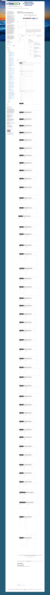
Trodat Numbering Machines (11, 70)
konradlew (38, 589)
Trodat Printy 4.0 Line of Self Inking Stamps (11, 60)
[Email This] (27, 561)
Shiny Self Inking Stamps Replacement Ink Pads (11, 92)
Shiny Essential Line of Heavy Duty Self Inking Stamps (11, 82)
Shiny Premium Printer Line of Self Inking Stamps (11, 76)
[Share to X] (28, 561)
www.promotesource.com (9, 41)
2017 (8, 48)
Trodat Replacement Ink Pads (11, 97)
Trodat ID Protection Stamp (11, 61)
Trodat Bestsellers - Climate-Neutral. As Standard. (11, 59)
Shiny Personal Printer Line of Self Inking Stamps (11, 78)
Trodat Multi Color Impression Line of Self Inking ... (11, 62)
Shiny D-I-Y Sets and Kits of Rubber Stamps (11, 83)
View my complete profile (9, 127)
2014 (8, 49)
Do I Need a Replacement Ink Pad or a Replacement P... (11, 53)
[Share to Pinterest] (30, 561)
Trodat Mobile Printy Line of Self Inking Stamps (11, 64)
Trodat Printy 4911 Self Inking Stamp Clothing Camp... (11, 95)
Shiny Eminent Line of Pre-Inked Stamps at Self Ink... (11, 86)
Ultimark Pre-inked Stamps (11, 73)
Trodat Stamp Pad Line (10, 75)
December (9, 51)
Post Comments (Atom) (22, 585)
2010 (8, 102)
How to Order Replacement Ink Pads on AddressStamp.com (11, 93)
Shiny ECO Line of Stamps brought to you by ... (11, 52)
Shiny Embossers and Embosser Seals (10, 89)
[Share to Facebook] (29, 561)
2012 (8, 100)
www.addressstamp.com (9, 42)
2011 (8, 101)
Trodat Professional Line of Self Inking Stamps (11, 69)
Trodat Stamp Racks (10, 74)
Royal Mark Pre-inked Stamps (11, 72)
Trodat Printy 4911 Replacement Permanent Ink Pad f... (11, 55)
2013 (8, 50)
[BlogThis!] (28, 561)
